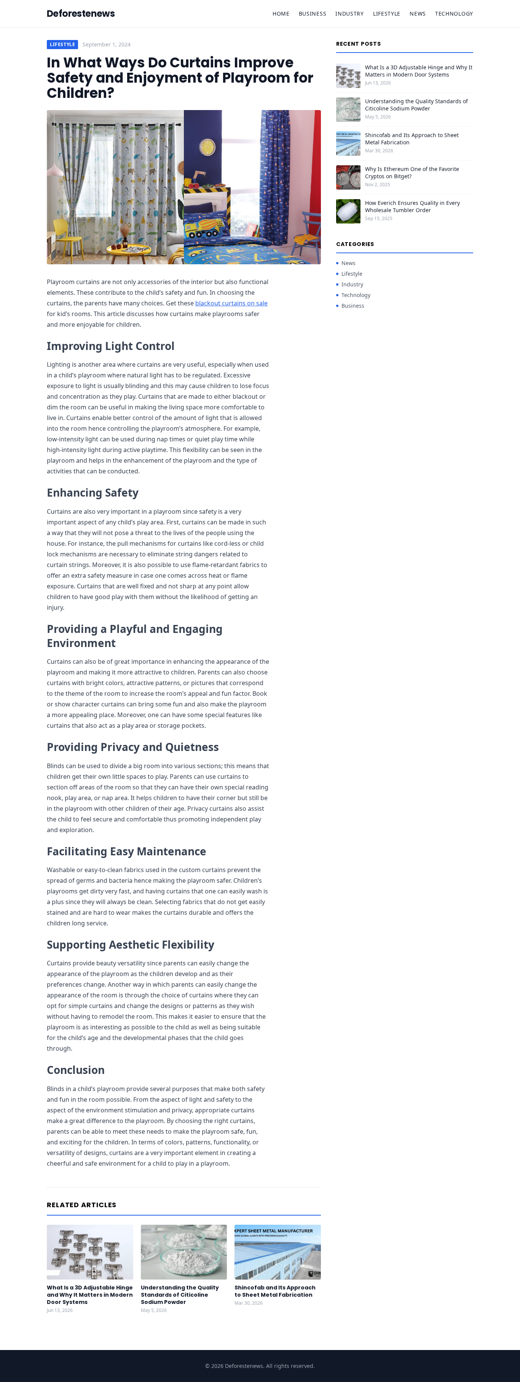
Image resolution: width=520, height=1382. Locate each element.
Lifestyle (386, 13)
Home (281, 13)
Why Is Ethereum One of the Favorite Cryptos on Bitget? (412, 172)
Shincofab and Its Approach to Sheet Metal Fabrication (275, 1291)
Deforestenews (81, 14)
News (418, 13)
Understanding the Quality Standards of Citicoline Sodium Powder (180, 1295)
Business (313, 13)
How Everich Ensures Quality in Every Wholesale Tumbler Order (412, 206)
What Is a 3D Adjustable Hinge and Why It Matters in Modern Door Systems (90, 1295)
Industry (349, 13)
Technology (454, 13)
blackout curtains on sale (231, 303)
